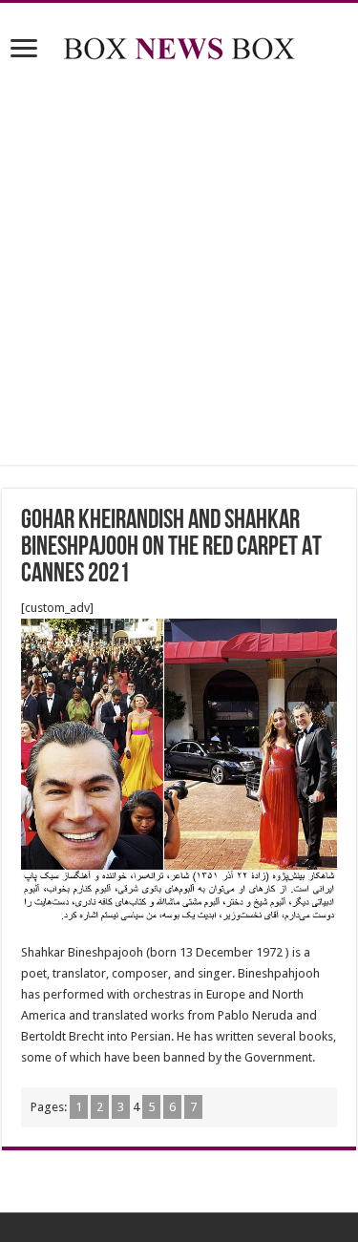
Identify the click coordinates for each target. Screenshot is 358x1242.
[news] (179, 45)
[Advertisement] (179, 267)
